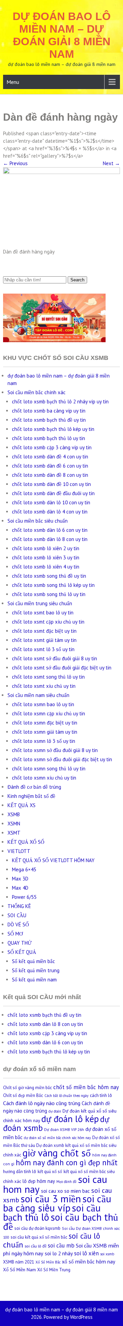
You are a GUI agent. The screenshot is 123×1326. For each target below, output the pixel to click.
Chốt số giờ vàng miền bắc (27, 1088)
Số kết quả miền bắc (33, 961)
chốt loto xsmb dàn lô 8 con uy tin (49, 539)
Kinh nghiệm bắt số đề (31, 796)
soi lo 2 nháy (59, 1253)
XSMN (14, 823)
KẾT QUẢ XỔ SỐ (26, 842)
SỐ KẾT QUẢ (22, 952)
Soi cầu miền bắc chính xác (37, 392)
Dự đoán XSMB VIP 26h (64, 1129)
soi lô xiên (86, 1253)
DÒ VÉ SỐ (18, 924)
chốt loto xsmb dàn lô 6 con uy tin (49, 530)
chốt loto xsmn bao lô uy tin (43, 704)
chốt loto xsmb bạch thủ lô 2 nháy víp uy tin (60, 401)
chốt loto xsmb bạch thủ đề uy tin (49, 420)
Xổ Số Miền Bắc (48, 1262)
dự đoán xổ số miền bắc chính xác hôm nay (57, 1137)
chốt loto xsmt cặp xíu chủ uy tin (48, 621)
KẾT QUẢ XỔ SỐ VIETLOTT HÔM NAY (53, 860)
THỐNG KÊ (19, 906)
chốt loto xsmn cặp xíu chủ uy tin (48, 713)
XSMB (14, 814)
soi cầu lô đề (35, 1246)
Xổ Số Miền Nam (19, 1270)
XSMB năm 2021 (18, 1262)
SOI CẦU (17, 915)
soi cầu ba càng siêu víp (57, 1203)
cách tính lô (101, 1095)
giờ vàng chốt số (57, 1153)
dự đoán (55, 1111)
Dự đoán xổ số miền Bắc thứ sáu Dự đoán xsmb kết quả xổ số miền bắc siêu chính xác (61, 1146)
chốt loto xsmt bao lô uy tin (42, 612)
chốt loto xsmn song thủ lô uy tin (48, 768)
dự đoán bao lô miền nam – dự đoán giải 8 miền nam (62, 35)
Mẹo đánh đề (66, 1181)
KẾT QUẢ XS (22, 805)
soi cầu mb (61, 1245)
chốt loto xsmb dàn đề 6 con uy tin (50, 466)
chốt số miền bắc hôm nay (86, 1087)
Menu (12, 81)
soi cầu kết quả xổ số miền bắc (39, 1237)
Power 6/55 (24, 897)
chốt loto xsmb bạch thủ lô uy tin (48, 438)
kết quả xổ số (50, 1171)
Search (77, 279)
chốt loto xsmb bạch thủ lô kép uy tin (53, 429)
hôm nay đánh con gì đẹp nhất (67, 1162)
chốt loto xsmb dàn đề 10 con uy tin (51, 484)
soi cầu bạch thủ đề (60, 1222)
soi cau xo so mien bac (65, 1191)
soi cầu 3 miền (50, 1198)
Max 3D (20, 878)
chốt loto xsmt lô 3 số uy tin (43, 649)
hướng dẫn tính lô (19, 1171)
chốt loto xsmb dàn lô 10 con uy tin (51, 502)
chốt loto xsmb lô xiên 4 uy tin (45, 566)
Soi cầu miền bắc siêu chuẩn (38, 521)
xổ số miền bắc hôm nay (88, 1261)
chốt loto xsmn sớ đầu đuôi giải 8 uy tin (55, 750)
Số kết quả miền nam (34, 979)
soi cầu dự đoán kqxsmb (37, 1228)
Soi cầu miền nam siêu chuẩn (38, 695)
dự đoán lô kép (70, 1118)
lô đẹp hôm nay (39, 1181)
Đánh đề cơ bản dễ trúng (34, 787)
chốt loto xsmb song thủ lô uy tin (48, 594)
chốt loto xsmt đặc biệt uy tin (44, 631)
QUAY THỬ (20, 943)
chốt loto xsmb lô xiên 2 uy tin (45, 548)
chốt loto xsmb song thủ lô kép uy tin (53, 585)
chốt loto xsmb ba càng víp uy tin (48, 410)
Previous (15, 163)
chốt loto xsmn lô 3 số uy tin (43, 741)
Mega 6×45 (24, 869)
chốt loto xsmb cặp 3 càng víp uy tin (52, 447)
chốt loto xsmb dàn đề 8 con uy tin (50, 475)
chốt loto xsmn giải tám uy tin (44, 732)
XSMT (14, 833)
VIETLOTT (19, 851)
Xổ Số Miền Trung (53, 1270)
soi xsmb (107, 1254)
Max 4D (20, 888)
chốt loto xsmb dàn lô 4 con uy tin (49, 511)
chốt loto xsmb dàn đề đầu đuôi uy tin (53, 493)
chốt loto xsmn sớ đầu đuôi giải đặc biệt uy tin (62, 759)
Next (111, 163)
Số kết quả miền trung (35, 970)
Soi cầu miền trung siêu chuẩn (40, 603)
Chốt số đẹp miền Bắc (23, 1095)
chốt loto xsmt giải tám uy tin (44, 640)
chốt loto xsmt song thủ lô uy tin (48, 677)
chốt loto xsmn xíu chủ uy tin (44, 777)
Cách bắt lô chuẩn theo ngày (66, 1095)
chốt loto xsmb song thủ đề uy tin (49, 576)
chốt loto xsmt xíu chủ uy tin (44, 686)
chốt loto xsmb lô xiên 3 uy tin (45, 557)
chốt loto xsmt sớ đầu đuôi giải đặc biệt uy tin (61, 667)
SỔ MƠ (15, 933)
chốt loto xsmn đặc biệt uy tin (44, 722)
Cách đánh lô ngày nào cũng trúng (41, 1103)
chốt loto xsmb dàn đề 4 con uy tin (50, 456)
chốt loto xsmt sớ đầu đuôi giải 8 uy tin (54, 658)
